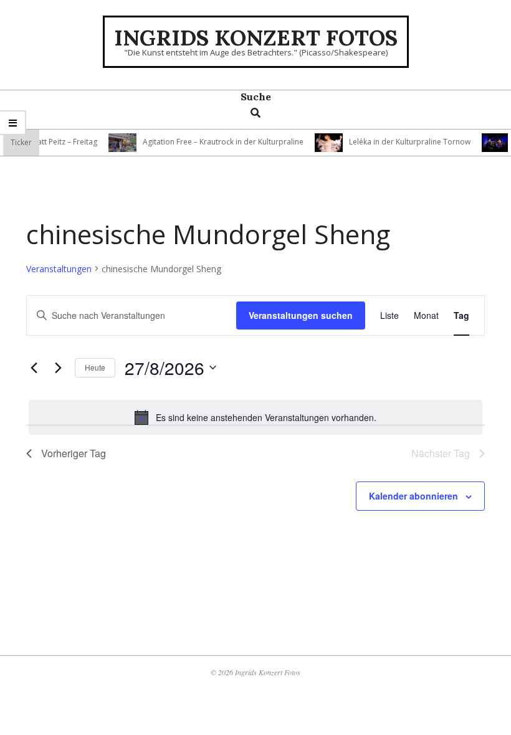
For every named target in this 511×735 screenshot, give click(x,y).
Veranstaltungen (59, 269)
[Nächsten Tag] (57, 367)
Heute (95, 367)
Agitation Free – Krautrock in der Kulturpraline (216, 141)
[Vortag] (33, 367)
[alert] (255, 417)
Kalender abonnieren (413, 496)
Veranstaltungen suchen (301, 315)
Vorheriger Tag (73, 453)
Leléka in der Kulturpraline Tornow (403, 141)
